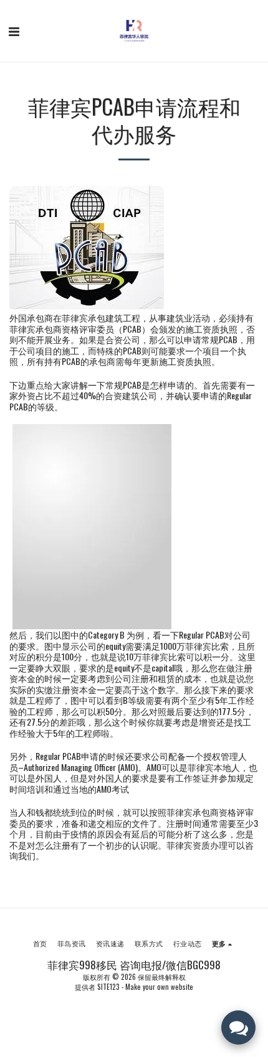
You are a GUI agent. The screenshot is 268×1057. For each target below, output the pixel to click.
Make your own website (159, 987)
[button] (13, 30)
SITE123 (108, 987)
